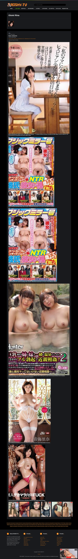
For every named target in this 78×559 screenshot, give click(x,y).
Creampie (17, 523)
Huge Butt (33, 524)
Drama (70, 523)
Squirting (19, 524)
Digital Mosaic (57, 523)
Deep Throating (37, 526)
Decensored (12, 523)
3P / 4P (62, 523)
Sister (56, 526)
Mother (62, 526)
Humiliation (15, 526)
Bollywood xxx (42, 538)
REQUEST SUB (65, 8)
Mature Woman (42, 523)
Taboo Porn (26, 541)
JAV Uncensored (59, 537)
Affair (43, 524)
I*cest (30, 524)
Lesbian (46, 526)
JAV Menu (25, 538)
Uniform (27, 526)
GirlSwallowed (42, 545)
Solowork (8, 523)
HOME (11, 8)
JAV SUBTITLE (51, 8)
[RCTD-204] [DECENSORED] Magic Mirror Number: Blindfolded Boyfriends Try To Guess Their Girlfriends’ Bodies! (31, 206)
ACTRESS (38, 8)
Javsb (58, 545)
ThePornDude (58, 8)
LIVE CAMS (17, 8)
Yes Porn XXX (26, 545)
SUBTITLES (23, 8)
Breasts (49, 524)
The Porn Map (42, 542)
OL (23, 526)
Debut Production (65, 524)
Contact (39, 554)
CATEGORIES (44, 8)
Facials (60, 524)
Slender (67, 523)
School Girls (26, 524)
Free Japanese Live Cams (28, 537)
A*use (36, 524)
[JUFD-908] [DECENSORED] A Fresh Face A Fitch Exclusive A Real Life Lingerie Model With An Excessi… (29, 442)
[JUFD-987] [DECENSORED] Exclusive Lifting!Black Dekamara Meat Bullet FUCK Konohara (26, 500)
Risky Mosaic (51, 526)
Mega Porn (59, 542)
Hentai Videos (59, 538)
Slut (49, 523)
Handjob (58, 526)
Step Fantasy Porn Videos (44, 541)
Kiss (52, 524)
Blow (64, 523)
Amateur (57, 524)
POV (25, 526)
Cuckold (46, 523)
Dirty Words (42, 526)
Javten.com (26, 542)
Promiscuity (31, 526)
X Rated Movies (59, 541)
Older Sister (40, 524)
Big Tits (20, 523)
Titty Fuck (15, 524)
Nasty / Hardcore (10, 524)
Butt (64, 526)
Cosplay (66, 526)
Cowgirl (22, 524)
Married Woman (29, 523)
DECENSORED (31, 8)
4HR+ (54, 524)
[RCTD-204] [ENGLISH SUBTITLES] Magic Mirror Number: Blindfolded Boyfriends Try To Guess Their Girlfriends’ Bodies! (32, 281)
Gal (48, 526)
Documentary (20, 526)
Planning (46, 524)
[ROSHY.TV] (17, 5)
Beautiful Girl (52, 523)
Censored (24, 523)
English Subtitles (35, 523)
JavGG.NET (42, 537)
